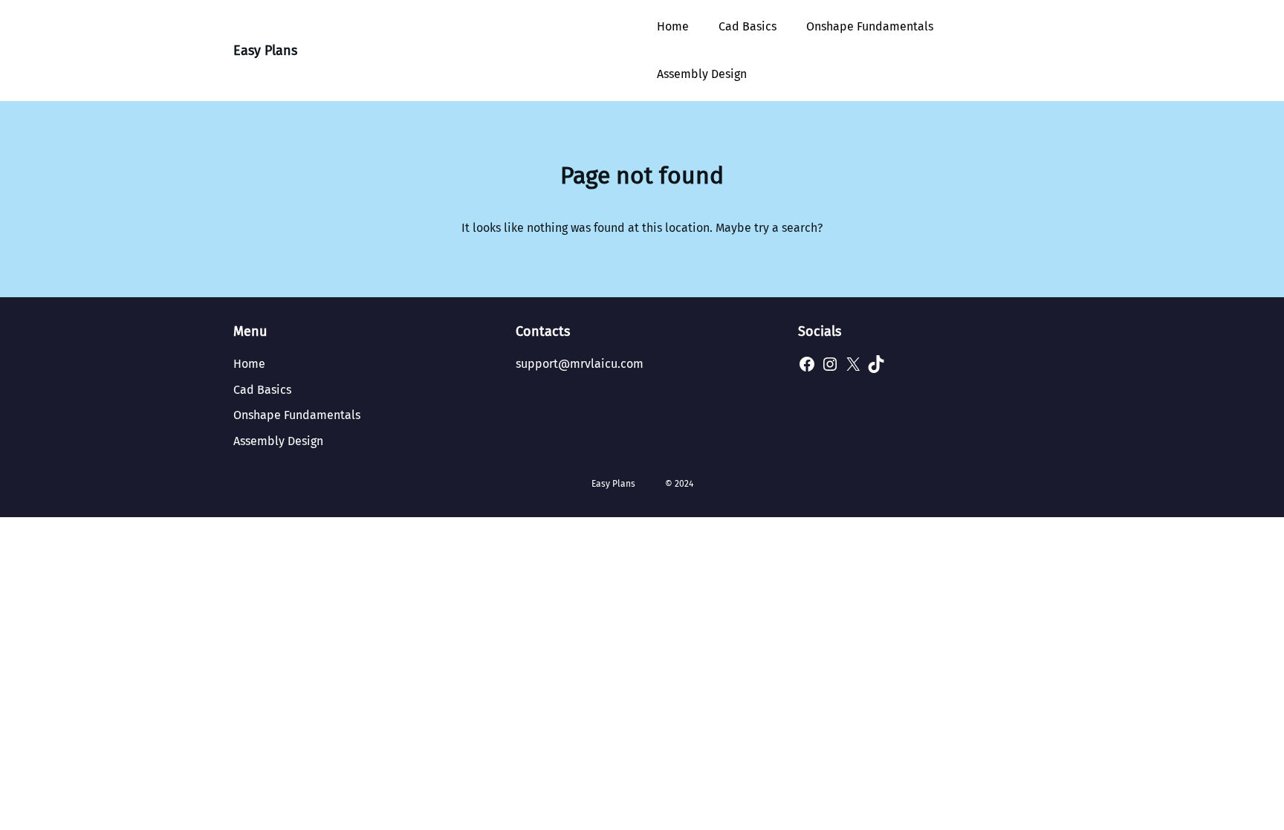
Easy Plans (265, 50)
